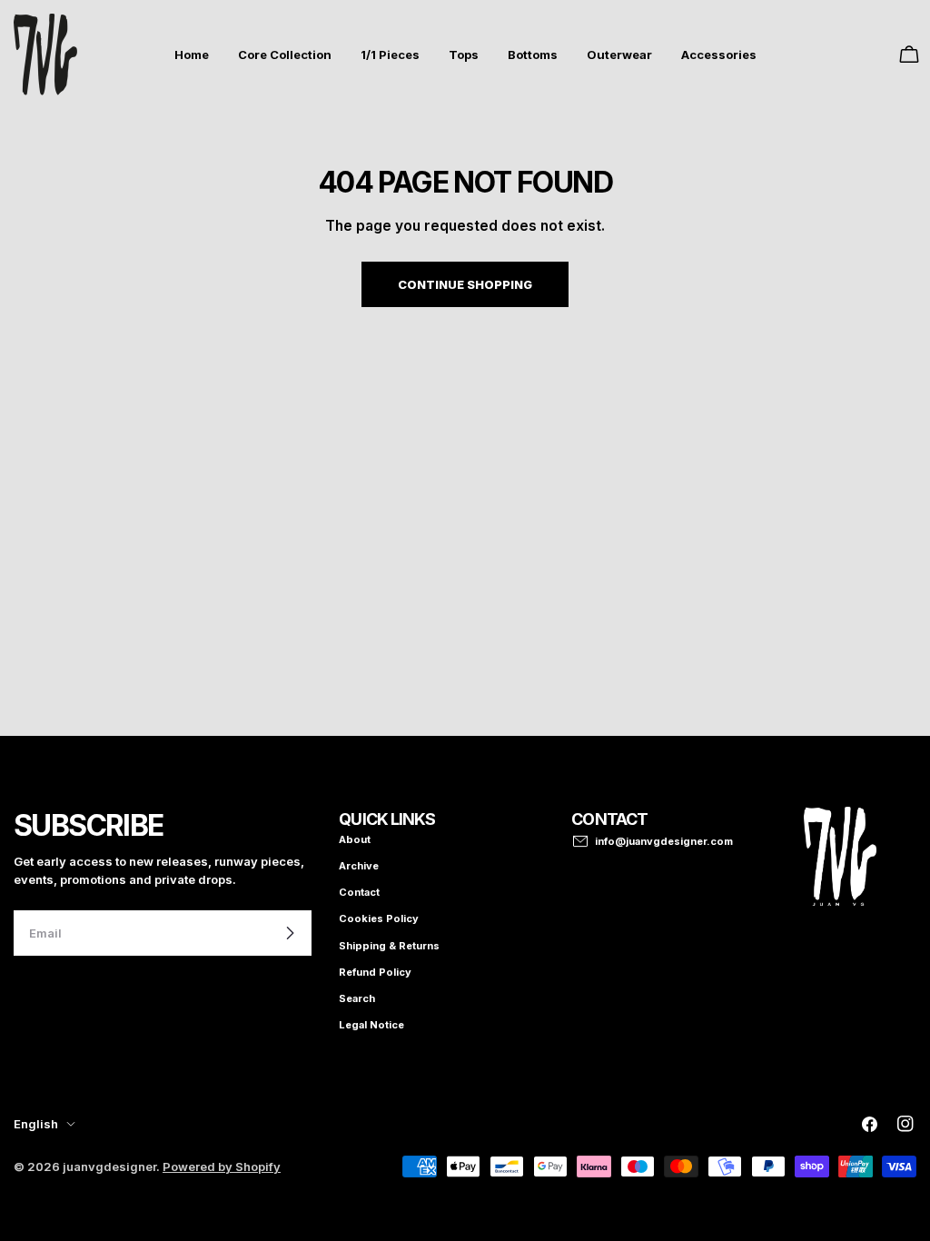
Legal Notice (371, 1024)
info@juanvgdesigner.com (664, 841)
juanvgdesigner (109, 1166)
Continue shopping (465, 284)
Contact (359, 892)
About (355, 839)
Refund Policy (375, 972)
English (36, 1124)
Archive (359, 865)
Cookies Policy (379, 918)
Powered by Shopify (222, 1166)
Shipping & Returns (389, 945)
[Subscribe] (290, 933)
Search (357, 998)
